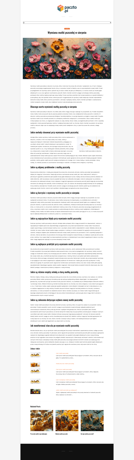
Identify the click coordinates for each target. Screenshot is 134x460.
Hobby (67, 28)
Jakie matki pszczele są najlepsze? (66, 390)
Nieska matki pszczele (62, 434)
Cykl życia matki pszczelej (64, 369)
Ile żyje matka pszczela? (87, 434)
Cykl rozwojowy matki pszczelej (65, 380)
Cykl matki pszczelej (62, 353)
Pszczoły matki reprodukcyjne (38, 434)
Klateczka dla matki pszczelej (65, 363)
